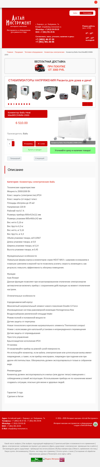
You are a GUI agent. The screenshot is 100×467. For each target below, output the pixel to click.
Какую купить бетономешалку (16, 451)
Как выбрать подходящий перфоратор (38, 443)
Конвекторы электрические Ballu (37, 182)
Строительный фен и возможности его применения (74, 443)
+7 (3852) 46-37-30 (45, 39)
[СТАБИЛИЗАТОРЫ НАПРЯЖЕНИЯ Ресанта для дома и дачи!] (50, 89)
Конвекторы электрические (54, 52)
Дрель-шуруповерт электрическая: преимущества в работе (73, 446)
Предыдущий (15, 158)
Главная (10, 52)
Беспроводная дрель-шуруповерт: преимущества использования (28, 449)
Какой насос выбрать (13, 443)
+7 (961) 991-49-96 (45, 42)
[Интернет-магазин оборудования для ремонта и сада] (19, 21)
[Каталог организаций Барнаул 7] (36, 459)
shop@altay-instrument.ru (51, 27)
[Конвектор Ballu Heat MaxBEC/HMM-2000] (72, 127)
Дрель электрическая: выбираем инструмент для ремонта (25, 446)
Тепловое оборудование (34, 52)
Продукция (19, 52)
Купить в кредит (35, 150)
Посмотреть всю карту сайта (59, 454)
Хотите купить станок (65, 451)
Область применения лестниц (84, 449)
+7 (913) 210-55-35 (52, 29)
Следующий (39, 158)
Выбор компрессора (63, 449)
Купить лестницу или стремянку (42, 451)
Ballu (25, 134)
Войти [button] (75, 13)
